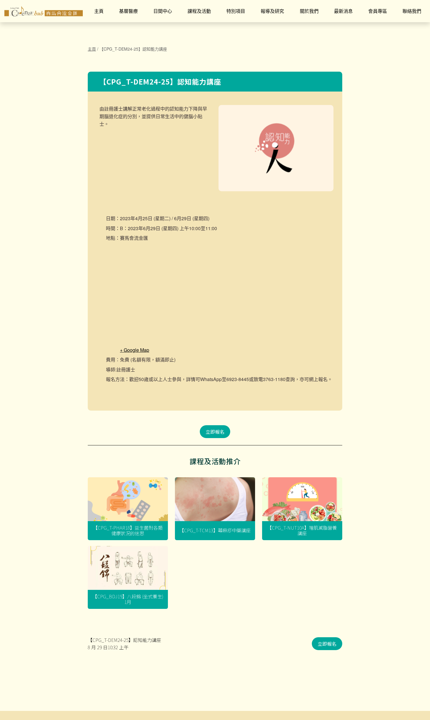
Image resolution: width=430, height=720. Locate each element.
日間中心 (162, 11)
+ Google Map (134, 350)
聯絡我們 (412, 11)
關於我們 (309, 11)
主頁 (99, 11)
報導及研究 (272, 11)
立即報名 (215, 431)
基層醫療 (128, 11)
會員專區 (377, 11)
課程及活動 (199, 11)
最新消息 (343, 11)
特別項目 (235, 11)
